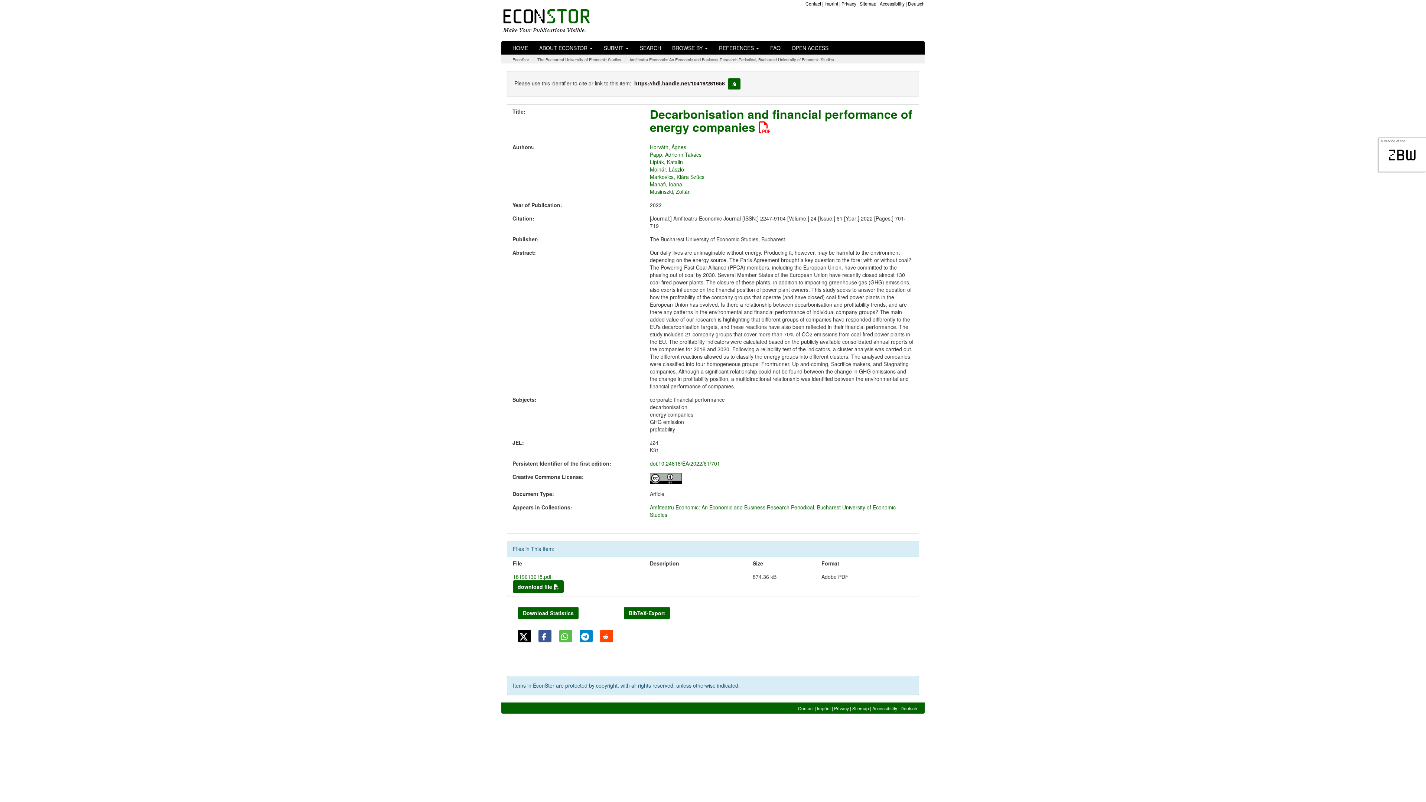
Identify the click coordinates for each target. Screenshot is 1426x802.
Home (520, 48)
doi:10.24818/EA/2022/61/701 (685, 463)
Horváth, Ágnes (668, 147)
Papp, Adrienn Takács (675, 154)
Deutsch (916, 3)
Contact (813, 3)
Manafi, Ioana (666, 184)
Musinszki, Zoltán (670, 191)
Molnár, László (667, 169)
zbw (1402, 155)
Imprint (831, 3)
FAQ (775, 48)
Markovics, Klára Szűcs (677, 176)
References (737, 48)
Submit (614, 48)
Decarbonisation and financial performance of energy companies (781, 120)
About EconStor (564, 48)
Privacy (848, 3)
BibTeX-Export (647, 613)
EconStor (520, 59)
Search (650, 48)
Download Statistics (548, 613)
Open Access (810, 48)
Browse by (688, 48)
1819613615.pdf (532, 576)
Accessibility (892, 3)
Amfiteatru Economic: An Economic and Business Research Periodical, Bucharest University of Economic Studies (731, 59)
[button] (524, 636)
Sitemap (868, 3)
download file (536, 586)
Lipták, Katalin (666, 162)
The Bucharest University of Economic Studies (579, 59)
